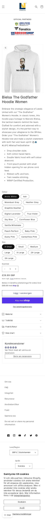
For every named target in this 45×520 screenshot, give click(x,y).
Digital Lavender (13, 214)
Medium (34, 247)
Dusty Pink (10, 237)
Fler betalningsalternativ (22, 307)
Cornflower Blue (27, 219)
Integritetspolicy (22, 495)
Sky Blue (9, 219)
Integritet (9, 393)
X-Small (8, 247)
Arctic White (11, 196)
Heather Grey (32, 202)
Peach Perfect (11, 231)
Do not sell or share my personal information (19, 423)
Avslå (22, 508)
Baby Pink (30, 231)
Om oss (8, 382)
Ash (25, 196)
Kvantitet (5, 264)
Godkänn (22, 502)
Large (7, 252)
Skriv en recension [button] (22, 356)
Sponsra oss (10, 416)
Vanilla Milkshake (13, 225)
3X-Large (9, 258)
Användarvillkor (12, 404)
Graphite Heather (13, 208)
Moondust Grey (12, 202)
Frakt (12, 278)
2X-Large (35, 252)
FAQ (6, 387)
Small (21, 247)
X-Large (20, 252)
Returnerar (10, 399)
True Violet (32, 214)
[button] (3, 7)
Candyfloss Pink (29, 237)
